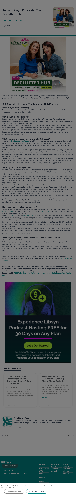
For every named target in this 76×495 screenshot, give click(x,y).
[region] (38, 489)
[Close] (73, 486)
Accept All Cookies (36, 491)
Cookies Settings (14, 491)
